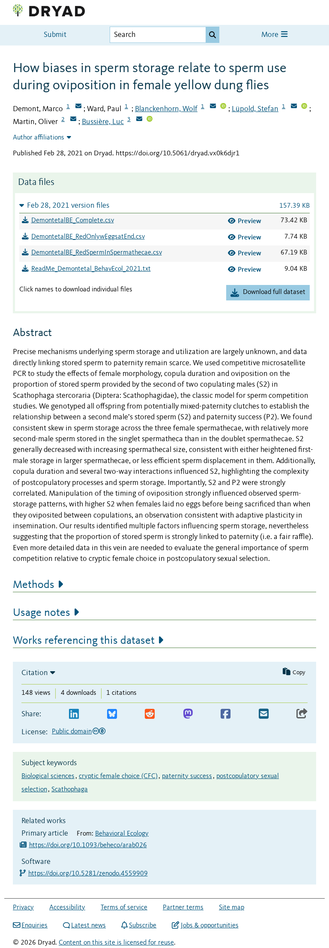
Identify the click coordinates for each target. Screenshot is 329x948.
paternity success (187, 776)
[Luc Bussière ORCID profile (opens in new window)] (149, 120)
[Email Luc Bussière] (139, 120)
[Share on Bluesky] (112, 714)
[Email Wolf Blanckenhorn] (213, 107)
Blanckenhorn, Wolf (166, 109)
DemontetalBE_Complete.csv (72, 220)
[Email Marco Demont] (78, 107)
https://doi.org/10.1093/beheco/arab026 (88, 845)
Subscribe (142, 925)
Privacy (23, 907)
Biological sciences (48, 776)
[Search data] (212, 35)
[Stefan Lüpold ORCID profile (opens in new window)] (304, 107)
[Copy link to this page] (302, 714)
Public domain (72, 731)
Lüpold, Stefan (255, 109)
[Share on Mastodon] (188, 714)
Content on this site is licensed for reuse (116, 942)
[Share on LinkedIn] (74, 714)
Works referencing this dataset (84, 640)
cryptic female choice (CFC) (118, 776)
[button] (164, 205)
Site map (231, 907)
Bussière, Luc (103, 122)
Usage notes (41, 612)
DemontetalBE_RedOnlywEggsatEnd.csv (88, 236)
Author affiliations (38, 137)
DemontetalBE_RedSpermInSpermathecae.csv (96, 252)
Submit (55, 35)
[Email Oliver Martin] (73, 120)
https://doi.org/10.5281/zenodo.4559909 (88, 873)
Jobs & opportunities (209, 925)
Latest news (88, 925)
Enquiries (34, 925)
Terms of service (124, 907)
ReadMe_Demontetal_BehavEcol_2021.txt (91, 269)
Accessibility (67, 907)
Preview (249, 221)
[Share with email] (264, 714)
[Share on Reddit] (150, 714)
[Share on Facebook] (225, 714)
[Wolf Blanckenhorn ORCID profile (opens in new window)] (223, 107)
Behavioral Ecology (122, 833)
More (270, 35)
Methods (33, 585)
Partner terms (183, 907)
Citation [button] (34, 673)
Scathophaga (69, 789)
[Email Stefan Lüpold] (294, 107)
